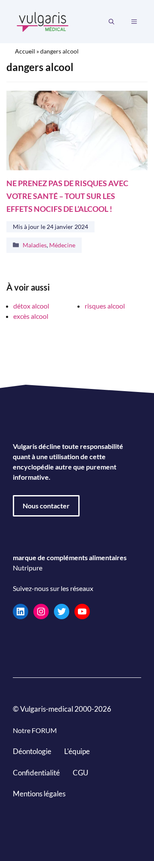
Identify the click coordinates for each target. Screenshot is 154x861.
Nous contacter (46, 506)
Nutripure (27, 568)
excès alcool (30, 316)
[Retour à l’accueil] (43, 21)
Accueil (25, 51)
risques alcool (105, 306)
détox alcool (31, 306)
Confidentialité (36, 772)
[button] (111, 22)
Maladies (35, 245)
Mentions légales (39, 793)
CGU (80, 772)
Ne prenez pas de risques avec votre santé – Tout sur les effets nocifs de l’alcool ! (67, 196)
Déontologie (32, 751)
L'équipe (77, 751)
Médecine (62, 245)
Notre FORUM (35, 730)
